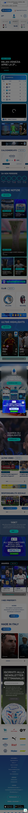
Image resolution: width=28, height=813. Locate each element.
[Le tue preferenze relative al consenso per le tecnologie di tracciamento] (25, 810)
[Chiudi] (23, 402)
